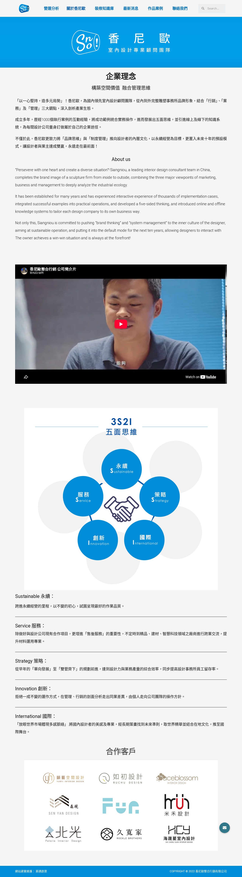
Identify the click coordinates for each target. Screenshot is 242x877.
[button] (224, 827)
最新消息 (130, 8)
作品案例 (155, 8)
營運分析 (51, 8)
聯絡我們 (180, 8)
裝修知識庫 (104, 8)
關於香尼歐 (76, 8)
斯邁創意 (41, 871)
